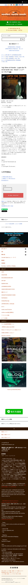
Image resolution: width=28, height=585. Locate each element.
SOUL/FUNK (4, 274)
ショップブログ (12, 573)
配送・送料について (13, 570)
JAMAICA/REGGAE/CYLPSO (8, 289)
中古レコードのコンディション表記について (11, 329)
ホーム (2, 54)
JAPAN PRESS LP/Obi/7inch (11, 48)
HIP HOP (3, 280)
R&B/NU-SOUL (4, 283)
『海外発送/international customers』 (10, 500)
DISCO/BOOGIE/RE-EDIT (7, 277)
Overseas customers (6, 335)
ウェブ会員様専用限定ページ (7, 324)
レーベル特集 (4, 318)
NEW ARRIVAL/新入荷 (15, 28)
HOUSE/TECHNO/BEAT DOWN (8, 295)
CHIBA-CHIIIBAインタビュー (7, 332)
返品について (4, 201)
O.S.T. (2, 306)
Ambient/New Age (5, 300)
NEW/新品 (11, 56)
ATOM (19, 573)
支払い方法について (5, 570)
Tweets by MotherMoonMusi (14, 389)
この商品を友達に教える (6, 176)
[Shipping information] (6, 519)
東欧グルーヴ (4, 292)
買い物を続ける (4, 180)
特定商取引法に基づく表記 (7, 206)
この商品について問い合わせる (8, 178)
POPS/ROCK (4, 298)
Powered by (3, 582)
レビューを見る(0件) (9, 223)
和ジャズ (21, 48)
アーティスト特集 (5, 315)
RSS (17, 573)
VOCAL (16, 56)
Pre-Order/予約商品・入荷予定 (15, 30)
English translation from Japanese (9, 502)
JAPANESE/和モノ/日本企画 (14, 47)
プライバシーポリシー (16, 572)
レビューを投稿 (18, 223)
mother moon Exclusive (14, 50)
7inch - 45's (21, 56)
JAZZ (7, 56)
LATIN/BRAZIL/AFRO (16, 54)
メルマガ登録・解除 (5, 573)
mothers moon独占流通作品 (7, 312)
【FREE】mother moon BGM (7, 327)
